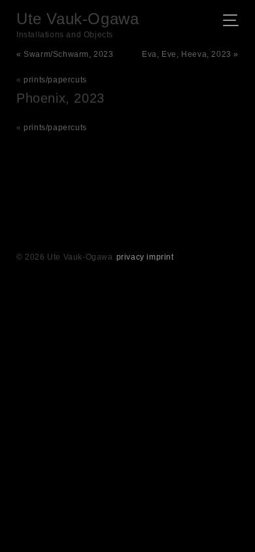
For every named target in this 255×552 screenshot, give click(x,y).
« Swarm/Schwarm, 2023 (65, 54)
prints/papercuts (55, 79)
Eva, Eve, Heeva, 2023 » (190, 54)
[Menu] (234, 21)
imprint (159, 257)
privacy (130, 257)
